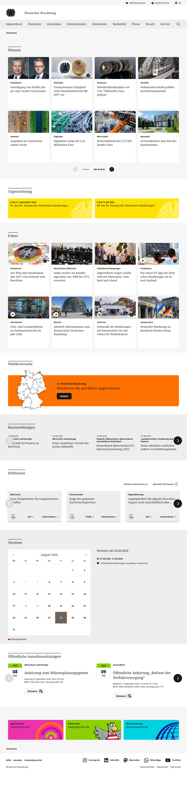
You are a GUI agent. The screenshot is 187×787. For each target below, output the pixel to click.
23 (86, 608)
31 (16, 631)
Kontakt (17, 760)
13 (51, 596)
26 (39, 620)
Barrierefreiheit (147, 767)
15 (75, 596)
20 (51, 608)
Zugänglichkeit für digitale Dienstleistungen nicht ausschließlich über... (152, 500)
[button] (177, 3)
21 (63, 608)
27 (51, 620)
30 (86, 620)
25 (28, 620)
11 (28, 596)
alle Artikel (99, 169)
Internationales (76, 24)
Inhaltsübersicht (33, 760)
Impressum (176, 767)
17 (16, 608)
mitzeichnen (49, 516)
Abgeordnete (14, 24)
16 (86, 596)
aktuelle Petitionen (163, 484)
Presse (136, 24)
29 (75, 620)
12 (39, 596)
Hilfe (8, 760)
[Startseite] (31, 13)
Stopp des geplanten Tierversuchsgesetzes (82, 500)
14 (63, 596)
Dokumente (99, 24)
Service (165, 24)
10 (16, 596)
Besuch (150, 24)
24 (16, 620)
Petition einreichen (134, 484)
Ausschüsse (54, 24)
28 (63, 620)
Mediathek (119, 24)
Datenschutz (162, 767)
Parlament (34, 24)
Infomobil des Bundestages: (124, 563)
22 (75, 608)
